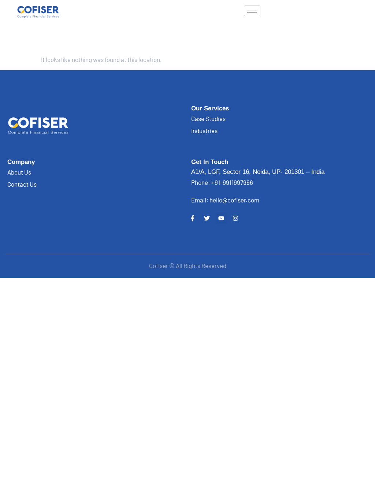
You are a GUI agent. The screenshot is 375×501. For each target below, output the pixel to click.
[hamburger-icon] (252, 11)
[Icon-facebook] (192, 218)
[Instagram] (235, 218)
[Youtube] (221, 218)
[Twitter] (207, 218)
